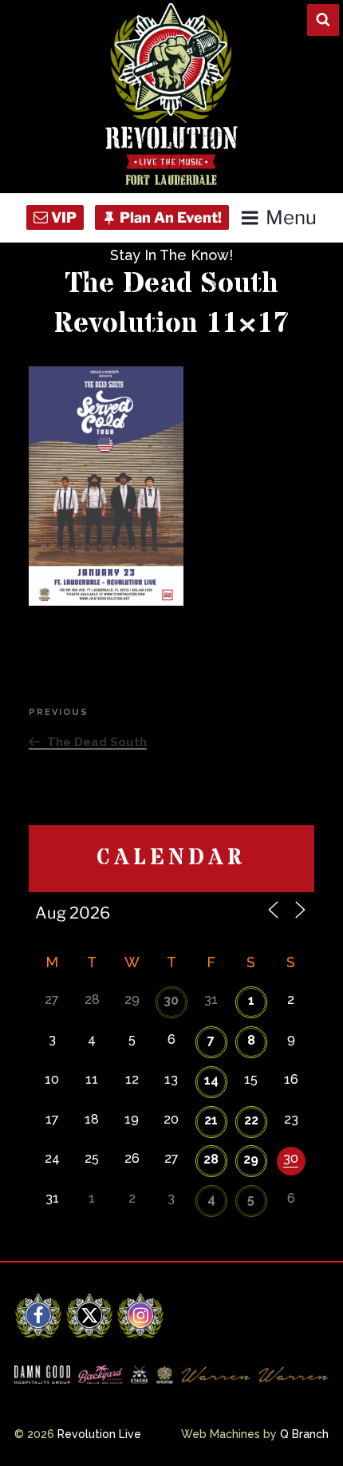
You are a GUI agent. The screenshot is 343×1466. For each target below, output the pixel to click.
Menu (291, 217)
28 (211, 1159)
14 (211, 1080)
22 (251, 1120)
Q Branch (304, 1434)
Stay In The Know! (171, 255)
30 (171, 1000)
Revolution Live (99, 1434)
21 (211, 1120)
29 (250, 1159)
